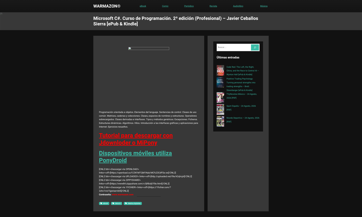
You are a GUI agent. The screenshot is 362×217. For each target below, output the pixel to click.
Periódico (189, 6)
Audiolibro (238, 6)
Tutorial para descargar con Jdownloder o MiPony (136, 139)
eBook (143, 6)
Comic (165, 6)
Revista (213, 6)
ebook (105, 203)
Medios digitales (134, 203)
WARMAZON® (106, 6)
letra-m (118, 203)
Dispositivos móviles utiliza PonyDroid (135, 157)
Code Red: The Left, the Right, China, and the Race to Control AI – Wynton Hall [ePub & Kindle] (243, 71)
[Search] (255, 47)
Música (264, 6)
